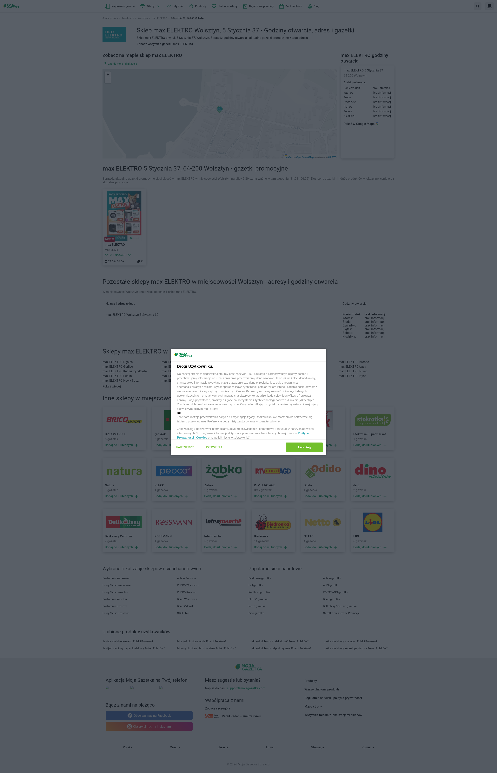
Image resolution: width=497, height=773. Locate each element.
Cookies (201, 437)
